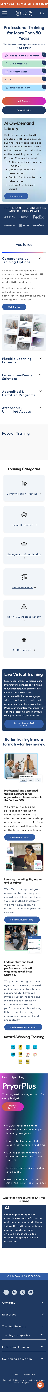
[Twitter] (23, 1278)
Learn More (16, 196)
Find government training (23, 1013)
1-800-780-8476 (32, 1262)
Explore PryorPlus (13, 1092)
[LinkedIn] (14, 1278)
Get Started (14, 310)
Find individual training (22, 905)
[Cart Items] (42, 14)
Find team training (19, 823)
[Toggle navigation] (4, 13)
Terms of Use (29, 1360)
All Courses (24, 101)
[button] (40, 1385)
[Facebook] (6, 1278)
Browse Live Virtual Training (24, 710)
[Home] (24, 13)
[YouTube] (31, 1278)
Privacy (16, 1360)
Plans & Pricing (24, 110)
